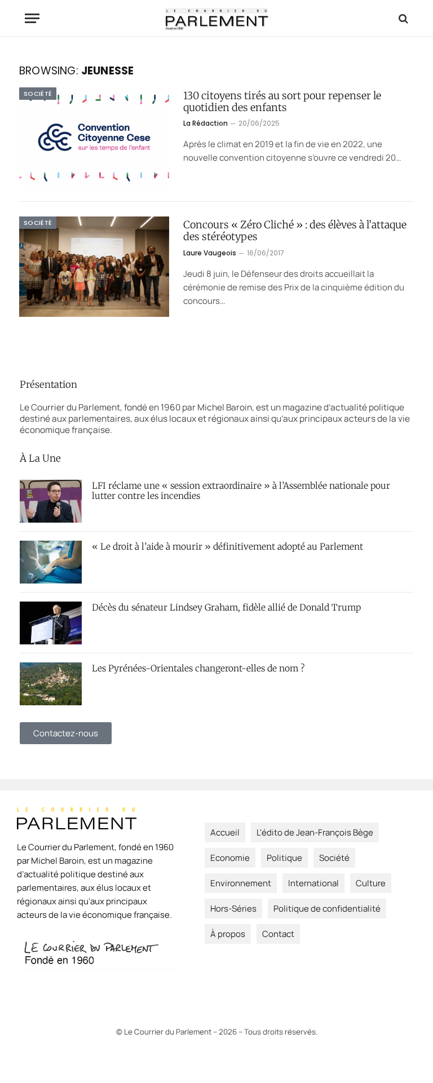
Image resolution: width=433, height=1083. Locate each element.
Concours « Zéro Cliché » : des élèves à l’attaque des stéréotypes (295, 230)
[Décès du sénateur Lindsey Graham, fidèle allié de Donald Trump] (51, 623)
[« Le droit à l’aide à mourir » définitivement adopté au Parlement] (51, 562)
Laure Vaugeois (209, 253)
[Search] (402, 18)
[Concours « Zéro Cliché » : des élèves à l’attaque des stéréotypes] (94, 266)
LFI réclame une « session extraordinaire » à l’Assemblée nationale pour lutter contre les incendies (241, 491)
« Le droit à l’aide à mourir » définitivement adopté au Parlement (227, 547)
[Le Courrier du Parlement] (217, 18)
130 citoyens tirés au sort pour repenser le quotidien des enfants (282, 101)
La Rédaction (205, 123)
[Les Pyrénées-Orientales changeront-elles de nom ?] (51, 683)
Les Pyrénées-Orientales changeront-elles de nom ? (198, 669)
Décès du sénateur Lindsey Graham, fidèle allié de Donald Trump (226, 608)
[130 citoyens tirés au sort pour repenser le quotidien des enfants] (94, 137)
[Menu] (32, 18)
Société (38, 93)
